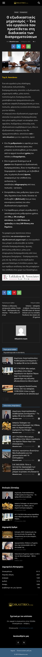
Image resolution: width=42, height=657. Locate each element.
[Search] (39, 3)
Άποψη (16, 12)
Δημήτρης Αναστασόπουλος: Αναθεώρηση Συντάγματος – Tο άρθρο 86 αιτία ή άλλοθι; (26, 360)
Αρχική (13, 650)
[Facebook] (13, 46)
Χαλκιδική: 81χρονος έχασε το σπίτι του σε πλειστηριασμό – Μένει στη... (27, 556)
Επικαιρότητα (23, 12)
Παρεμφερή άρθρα (9, 349)
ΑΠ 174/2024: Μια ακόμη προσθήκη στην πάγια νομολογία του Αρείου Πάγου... (27, 517)
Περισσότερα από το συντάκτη (13, 352)
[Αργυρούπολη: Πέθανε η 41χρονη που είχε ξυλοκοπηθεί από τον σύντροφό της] (7, 545)
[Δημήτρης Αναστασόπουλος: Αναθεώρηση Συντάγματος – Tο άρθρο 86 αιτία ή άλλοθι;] (7, 360)
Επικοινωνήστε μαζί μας (24, 650)
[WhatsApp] (28, 46)
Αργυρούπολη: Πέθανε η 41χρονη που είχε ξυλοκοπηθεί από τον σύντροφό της (26, 545)
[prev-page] (3, 399)
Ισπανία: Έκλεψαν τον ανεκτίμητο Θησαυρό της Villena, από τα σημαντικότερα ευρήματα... (26, 506)
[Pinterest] (23, 46)
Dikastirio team (14, 41)
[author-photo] (21, 336)
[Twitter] (18, 46)
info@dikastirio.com (26, 628)
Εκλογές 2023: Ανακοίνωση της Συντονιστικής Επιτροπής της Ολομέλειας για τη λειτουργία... (26, 534)
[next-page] (7, 399)
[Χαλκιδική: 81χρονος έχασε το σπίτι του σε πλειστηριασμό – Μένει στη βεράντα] (7, 556)
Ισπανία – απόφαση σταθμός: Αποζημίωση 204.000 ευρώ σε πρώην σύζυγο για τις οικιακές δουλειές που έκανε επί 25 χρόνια (31, 311)
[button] (3, 3)
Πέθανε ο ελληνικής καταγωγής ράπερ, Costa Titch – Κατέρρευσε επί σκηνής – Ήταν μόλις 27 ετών (11, 310)
